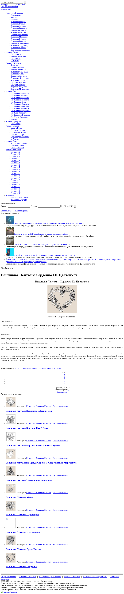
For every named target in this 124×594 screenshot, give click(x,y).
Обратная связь (19, 4)
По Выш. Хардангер (19, 113)
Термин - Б (15, 154)
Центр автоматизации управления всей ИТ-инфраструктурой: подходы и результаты (49, 223)
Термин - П (15, 176)
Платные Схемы (17, 145)
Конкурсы (5, 4)
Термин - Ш (15, 193)
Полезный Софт (17, 135)
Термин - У (15, 184)
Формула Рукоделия (19, 87)
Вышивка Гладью (18, 24)
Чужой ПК (68, 206)
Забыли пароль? (21, 211)
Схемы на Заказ (17, 148)
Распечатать (62, 392)
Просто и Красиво (18, 82)
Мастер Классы (17, 128)
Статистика (6, 9)
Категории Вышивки (14, 13)
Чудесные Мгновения (20, 89)
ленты (58, 368)
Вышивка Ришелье (18, 41)
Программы (15, 59)
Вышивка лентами (60, 406)
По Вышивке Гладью (19, 95)
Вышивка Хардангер (19, 46)
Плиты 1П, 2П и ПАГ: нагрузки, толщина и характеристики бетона (42, 245)
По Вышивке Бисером (20, 93)
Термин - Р (15, 178)
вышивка (18, 368)
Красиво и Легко (18, 80)
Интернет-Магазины (19, 197)
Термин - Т (15, 182)
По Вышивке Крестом (20, 104)
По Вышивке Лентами (20, 106)
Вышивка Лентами (18, 32)
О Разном (15, 61)
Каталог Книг (11, 91)
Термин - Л (15, 167)
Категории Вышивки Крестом (38, 406)
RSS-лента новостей (9, 7)
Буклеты (14, 65)
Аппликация (16, 15)
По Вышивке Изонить (20, 100)
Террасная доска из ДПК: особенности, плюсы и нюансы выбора (41, 234)
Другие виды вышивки (20, 50)
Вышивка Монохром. (19, 37)
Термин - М (15, 169)
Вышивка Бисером (18, 22)
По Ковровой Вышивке (20, 115)
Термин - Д (15, 161)
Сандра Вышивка (18, 85)
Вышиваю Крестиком (20, 78)
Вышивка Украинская (20, 43)
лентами (26, 368)
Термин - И (15, 163)
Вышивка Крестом (18, 30)
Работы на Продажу (19, 200)
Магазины (10, 195)
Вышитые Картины (19, 76)
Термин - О (15, 174)
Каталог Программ (13, 121)
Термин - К (15, 165)
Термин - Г (15, 158)
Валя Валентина (17, 67)
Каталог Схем (11, 141)
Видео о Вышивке (8, 577)
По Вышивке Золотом (20, 98)
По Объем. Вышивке (19, 117)
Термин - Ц (15, 191)
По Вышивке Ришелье (20, 108)
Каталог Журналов (13, 63)
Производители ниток (20, 137)
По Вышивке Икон (18, 102)
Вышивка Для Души (19, 72)
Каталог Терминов (13, 150)
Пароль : (34, 206)
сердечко (33, 368)
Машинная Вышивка (19, 35)
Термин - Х (15, 189)
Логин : (4, 206)
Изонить (14, 19)
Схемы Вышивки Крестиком (95, 577)
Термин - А (15, 152)
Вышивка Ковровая (19, 28)
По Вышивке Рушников (21, 111)
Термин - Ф (15, 187)
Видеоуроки (16, 54)
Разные (14, 119)
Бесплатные (15, 124)
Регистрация (6, 211)
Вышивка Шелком (18, 48)
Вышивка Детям (17, 74)
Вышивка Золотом (18, 26)
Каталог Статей (12, 126)
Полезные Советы (18, 132)
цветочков (42, 368)
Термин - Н (15, 171)
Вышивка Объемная (19, 39)
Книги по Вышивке (27, 577)
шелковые (51, 368)
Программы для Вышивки (50, 577)
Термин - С (15, 180)
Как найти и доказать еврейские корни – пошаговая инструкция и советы (44, 255)
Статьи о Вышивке (72, 577)
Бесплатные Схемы (19, 143)
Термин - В (15, 156)
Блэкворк (14, 17)
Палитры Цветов (18, 130)
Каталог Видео (12, 52)
